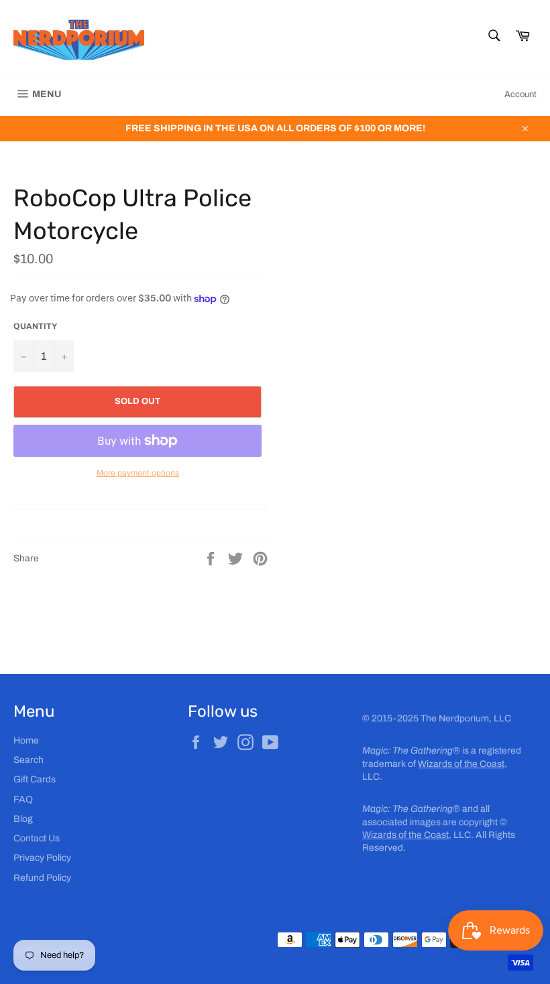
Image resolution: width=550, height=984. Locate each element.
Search (28, 760)
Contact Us (36, 838)
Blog (23, 819)
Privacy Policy (42, 858)
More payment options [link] (138, 473)
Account (520, 94)
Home (26, 740)
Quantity (35, 326)
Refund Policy (42, 878)
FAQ (23, 799)
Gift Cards (34, 779)
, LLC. (418, 835)
